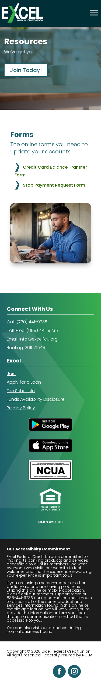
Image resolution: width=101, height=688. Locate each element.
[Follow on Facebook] (59, 671)
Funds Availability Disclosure (36, 399)
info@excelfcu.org (38, 339)
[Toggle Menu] (94, 12)
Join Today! (26, 70)
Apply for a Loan (24, 382)
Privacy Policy (21, 408)
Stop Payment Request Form (54, 185)
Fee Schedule (21, 391)
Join (11, 374)
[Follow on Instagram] (74, 671)
